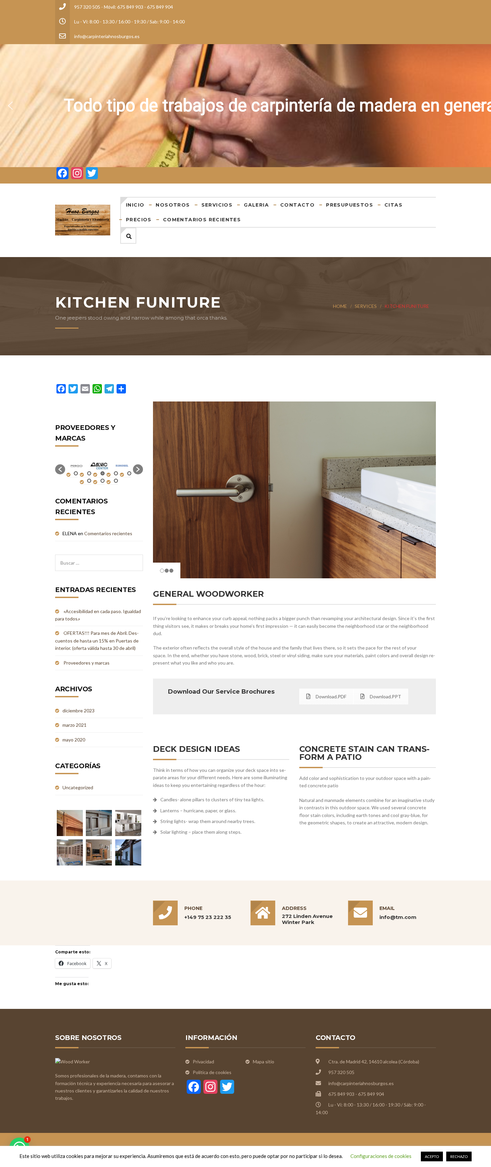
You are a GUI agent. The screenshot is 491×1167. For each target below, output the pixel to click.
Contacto (297, 205)
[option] (81, 466)
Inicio (135, 205)
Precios (139, 220)
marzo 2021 (74, 725)
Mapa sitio (263, 1061)
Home (340, 306)
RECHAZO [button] (459, 1156)
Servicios (217, 205)
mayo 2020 (73, 739)
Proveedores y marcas (86, 663)
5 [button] (129, 473)
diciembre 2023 (78, 710)
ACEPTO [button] (432, 1156)
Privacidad (203, 1061)
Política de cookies (212, 1072)
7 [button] (103, 481)
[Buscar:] (99, 558)
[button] (10, 105)
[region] (245, 105)
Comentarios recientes (202, 220)
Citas (393, 205)
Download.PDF (331, 696)
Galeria (256, 205)
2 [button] (89, 473)
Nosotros (173, 205)
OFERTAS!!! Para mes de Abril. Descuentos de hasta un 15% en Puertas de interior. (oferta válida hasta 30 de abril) (97, 640)
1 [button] (76, 473)
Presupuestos (349, 205)
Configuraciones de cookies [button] (381, 1156)
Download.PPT (385, 696)
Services (366, 306)
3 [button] (103, 473)
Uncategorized (77, 787)
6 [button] (89, 481)
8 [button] (116, 481)
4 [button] (116, 473)
